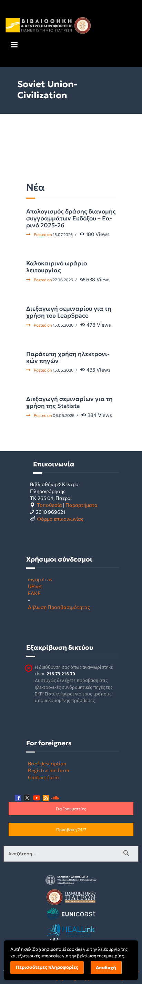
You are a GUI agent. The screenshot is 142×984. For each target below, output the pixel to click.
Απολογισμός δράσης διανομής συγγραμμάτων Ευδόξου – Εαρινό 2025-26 (71, 218)
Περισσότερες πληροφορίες (47, 967)
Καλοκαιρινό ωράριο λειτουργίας (56, 267)
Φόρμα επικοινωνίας (60, 519)
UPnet (35, 586)
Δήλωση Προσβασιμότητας (59, 607)
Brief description (47, 763)
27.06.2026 (63, 279)
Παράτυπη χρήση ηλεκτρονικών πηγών (68, 357)
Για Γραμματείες (71, 808)
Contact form (43, 777)
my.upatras (40, 579)
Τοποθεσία (49, 505)
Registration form (48, 770)
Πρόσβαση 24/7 (71, 829)
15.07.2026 (63, 234)
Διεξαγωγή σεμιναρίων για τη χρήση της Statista (69, 402)
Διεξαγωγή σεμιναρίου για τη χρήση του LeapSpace (68, 312)
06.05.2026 (63, 415)
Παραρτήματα (81, 505)
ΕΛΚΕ (34, 593)
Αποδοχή (106, 968)
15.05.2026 (63, 324)
